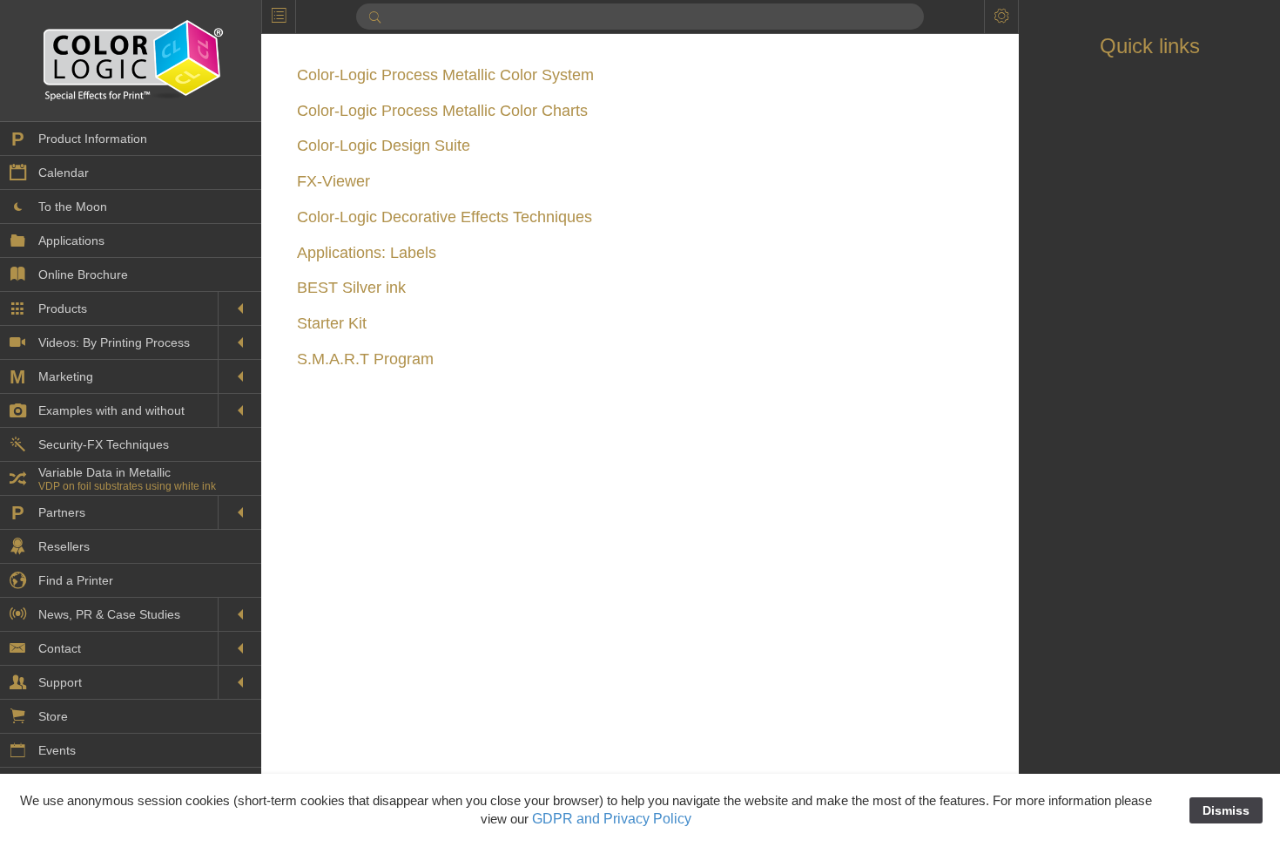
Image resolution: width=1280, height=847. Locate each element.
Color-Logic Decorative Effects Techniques (444, 217)
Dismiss (1226, 810)
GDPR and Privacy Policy (611, 818)
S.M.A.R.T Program (365, 359)
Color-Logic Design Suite (383, 145)
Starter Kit (332, 323)
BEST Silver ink (351, 287)
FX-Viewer (333, 181)
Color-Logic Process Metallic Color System (445, 75)
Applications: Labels (366, 252)
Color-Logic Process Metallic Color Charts (442, 110)
